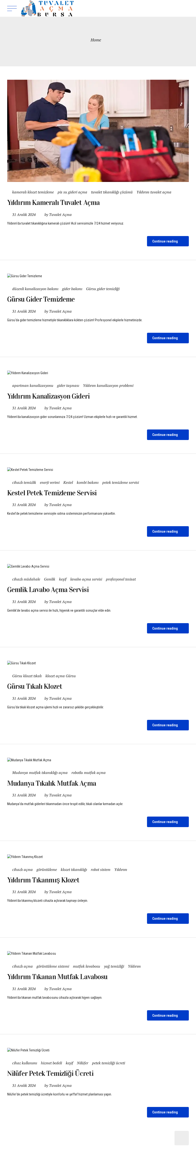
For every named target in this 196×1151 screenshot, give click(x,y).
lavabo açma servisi (86, 579)
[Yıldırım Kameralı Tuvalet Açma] (98, 131)
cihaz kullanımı (24, 1063)
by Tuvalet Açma (58, 214)
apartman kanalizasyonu (32, 385)
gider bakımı (72, 288)
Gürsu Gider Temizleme (41, 299)
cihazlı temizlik (24, 482)
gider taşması (68, 385)
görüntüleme (47, 869)
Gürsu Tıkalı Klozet (34, 686)
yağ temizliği (114, 966)
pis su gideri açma (72, 192)
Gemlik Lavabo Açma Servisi (48, 589)
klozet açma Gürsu (60, 675)
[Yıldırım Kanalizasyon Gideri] (98, 373)
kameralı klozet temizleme (33, 192)
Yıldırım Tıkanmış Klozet (43, 880)
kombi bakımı (87, 482)
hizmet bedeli (51, 1063)
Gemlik (49, 579)
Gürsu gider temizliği (103, 288)
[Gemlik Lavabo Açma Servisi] (98, 566)
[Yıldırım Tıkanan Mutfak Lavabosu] (98, 953)
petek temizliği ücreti (108, 1063)
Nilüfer (82, 1063)
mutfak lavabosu (86, 966)
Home (96, 40)
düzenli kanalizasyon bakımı (35, 288)
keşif (62, 579)
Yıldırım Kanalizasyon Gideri (48, 396)
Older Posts (181, 1138)
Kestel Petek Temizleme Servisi (52, 493)
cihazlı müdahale (26, 579)
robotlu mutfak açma (88, 772)
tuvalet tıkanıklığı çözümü (112, 192)
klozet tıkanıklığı (74, 869)
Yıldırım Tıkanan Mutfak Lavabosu (57, 976)
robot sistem (100, 869)
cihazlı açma (22, 869)
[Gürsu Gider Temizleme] (98, 276)
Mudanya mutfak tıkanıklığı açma (40, 772)
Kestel (68, 482)
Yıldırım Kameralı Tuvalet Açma (53, 202)
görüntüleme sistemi (53, 966)
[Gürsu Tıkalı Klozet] (98, 663)
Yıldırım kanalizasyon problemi (108, 385)
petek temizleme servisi (120, 482)
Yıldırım (120, 869)
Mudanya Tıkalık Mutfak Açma (51, 783)
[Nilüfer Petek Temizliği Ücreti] (98, 1050)
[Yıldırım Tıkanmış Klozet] (98, 856)
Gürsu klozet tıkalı (27, 675)
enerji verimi (50, 482)
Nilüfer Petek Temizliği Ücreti (50, 1073)
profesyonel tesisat (121, 579)
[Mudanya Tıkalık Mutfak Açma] (98, 760)
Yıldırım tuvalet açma (153, 192)
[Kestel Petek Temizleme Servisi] (98, 469)
